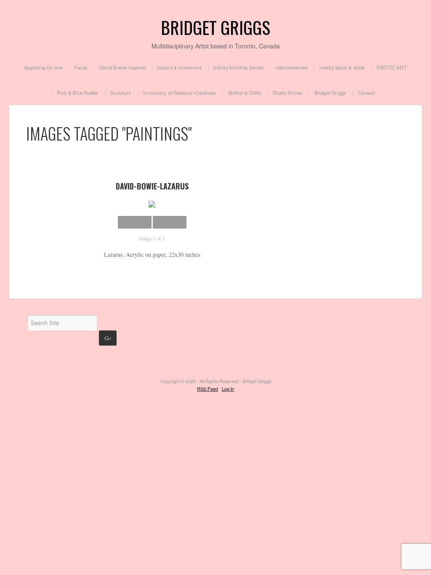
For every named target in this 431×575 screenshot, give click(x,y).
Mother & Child (244, 93)
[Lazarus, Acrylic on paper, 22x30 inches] (152, 204)
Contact (366, 93)
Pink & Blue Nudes (77, 93)
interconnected (292, 68)
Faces (81, 68)
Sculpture (120, 93)
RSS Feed (207, 389)
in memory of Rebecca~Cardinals (179, 93)
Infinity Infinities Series (238, 68)
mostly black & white (342, 68)
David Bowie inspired (122, 68)
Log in (228, 389)
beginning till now (43, 68)
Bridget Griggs (215, 27)
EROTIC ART (392, 68)
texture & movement (179, 68)
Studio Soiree (288, 93)
